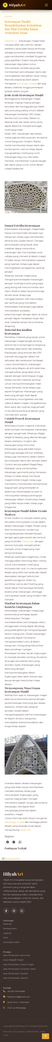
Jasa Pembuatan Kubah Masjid (18, 964)
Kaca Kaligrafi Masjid (13, 960)
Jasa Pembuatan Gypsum (15, 978)
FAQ (5, 937)
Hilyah (17, 5)
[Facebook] (6, 911)
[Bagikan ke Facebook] (7, 842)
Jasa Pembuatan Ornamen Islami (19, 969)
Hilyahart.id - (12, 41)
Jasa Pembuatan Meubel (15, 973)
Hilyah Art (25, 829)
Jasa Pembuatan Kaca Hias (16, 955)
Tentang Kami (10, 928)
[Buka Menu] (46, 5)
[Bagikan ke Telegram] (13, 842)
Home (8, 16)
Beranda (7, 924)
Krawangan (28, 541)
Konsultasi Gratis (11, 942)
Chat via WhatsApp (16, 1008)
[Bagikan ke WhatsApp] (20, 842)
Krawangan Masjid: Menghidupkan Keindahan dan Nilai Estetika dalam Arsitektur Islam (23, 27)
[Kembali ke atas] (45, 1036)
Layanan (7, 933)
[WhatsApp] (22, 911)
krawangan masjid (26, 83)
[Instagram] (14, 911)
